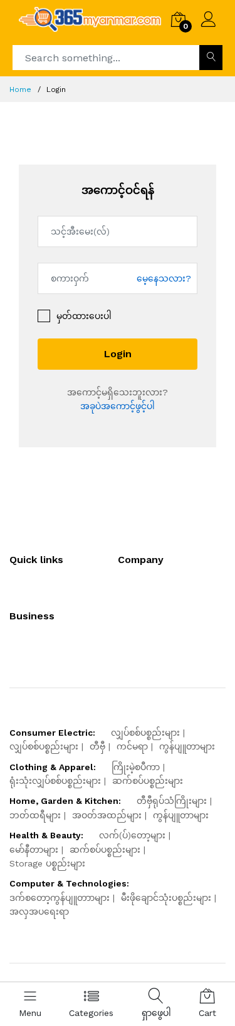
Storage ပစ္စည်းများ (47, 863)
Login (118, 354)
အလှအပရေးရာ (39, 912)
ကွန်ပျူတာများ (187, 746)
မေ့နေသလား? (164, 278)
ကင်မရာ (132, 746)
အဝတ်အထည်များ (107, 815)
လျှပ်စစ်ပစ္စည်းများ (145, 733)
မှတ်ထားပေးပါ (84, 316)
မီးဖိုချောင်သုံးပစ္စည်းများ (166, 898)
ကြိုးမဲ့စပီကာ (136, 767)
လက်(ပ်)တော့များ (132, 835)
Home (20, 89)
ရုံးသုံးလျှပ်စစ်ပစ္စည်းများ (55, 781)
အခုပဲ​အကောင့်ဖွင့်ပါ (117, 406)
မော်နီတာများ (33, 850)
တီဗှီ (97, 746)
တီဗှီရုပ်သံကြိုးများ (172, 801)
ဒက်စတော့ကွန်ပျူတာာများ (59, 898)
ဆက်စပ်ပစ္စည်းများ (147, 781)
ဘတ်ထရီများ (35, 815)
